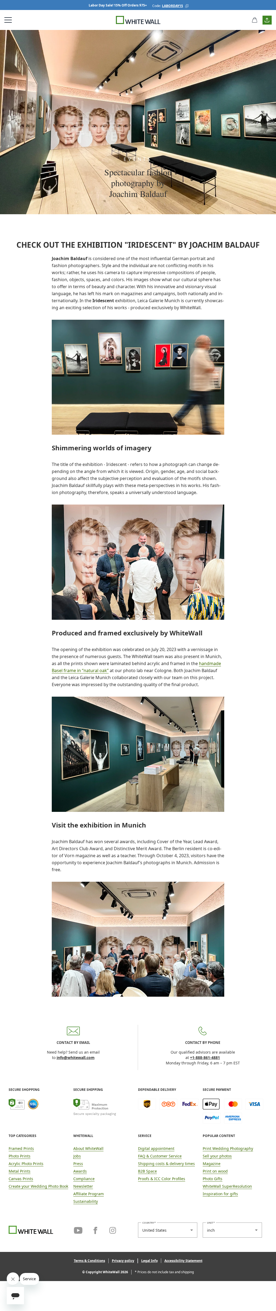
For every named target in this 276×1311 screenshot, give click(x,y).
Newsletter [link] (83, 1186)
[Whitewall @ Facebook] (95, 1229)
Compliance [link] (84, 1178)
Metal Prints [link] (19, 1171)
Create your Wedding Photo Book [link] (38, 1186)
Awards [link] (80, 1171)
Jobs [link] (77, 1156)
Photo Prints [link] (19, 1156)
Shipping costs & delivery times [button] (166, 1163)
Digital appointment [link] (156, 1148)
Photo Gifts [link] (212, 1178)
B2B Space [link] (147, 1171)
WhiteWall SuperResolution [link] (227, 1186)
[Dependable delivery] (168, 1111)
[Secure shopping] (39, 1111)
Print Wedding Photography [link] (228, 1148)
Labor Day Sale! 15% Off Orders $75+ (118, 5)
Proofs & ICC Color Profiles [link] (161, 1178)
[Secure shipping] (103, 1111)
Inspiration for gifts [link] (220, 1193)
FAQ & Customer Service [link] (160, 1156)
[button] (186, 6)
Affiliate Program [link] (88, 1193)
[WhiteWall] (138, 20)
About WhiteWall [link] (88, 1148)
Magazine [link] (211, 1163)
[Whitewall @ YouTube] (78, 1229)
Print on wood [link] (215, 1171)
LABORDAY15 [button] (172, 6)
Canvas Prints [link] (21, 1178)
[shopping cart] (254, 20)
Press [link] (78, 1163)
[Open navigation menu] (8, 20)
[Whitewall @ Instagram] (113, 1229)
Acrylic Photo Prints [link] (26, 1163)
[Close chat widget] (13, 1278)
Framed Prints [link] (21, 1148)
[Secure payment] (233, 1111)
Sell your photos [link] (217, 1156)
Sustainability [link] (85, 1201)
